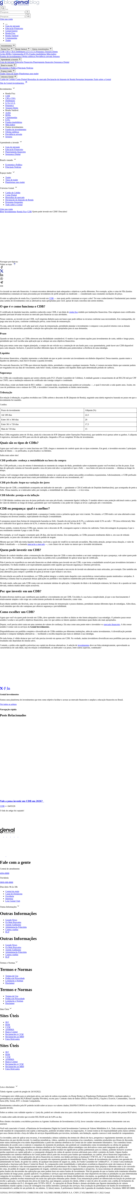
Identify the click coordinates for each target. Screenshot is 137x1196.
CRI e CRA (10, 52)
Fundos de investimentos (10, 56)
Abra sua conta (6, 19)
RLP (7, 932)
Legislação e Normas (14, 981)
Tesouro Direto (51, 52)
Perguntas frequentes (85, 79)
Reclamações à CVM (14, 1034)
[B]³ (7, 1022)
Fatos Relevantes (12, 1039)
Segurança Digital (61, 62)
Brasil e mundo (7, 65)
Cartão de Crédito (8, 79)
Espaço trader (6, 71)
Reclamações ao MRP (14, 1037)
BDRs (9, 54)
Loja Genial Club (12, 901)
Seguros (56, 56)
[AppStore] (3, 856)
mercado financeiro (112, 624)
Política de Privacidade (15, 978)
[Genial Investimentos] (19, 4)
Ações (3, 54)
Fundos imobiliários (38, 54)
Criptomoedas (11, 38)
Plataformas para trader (29, 74)
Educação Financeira (14, 28)
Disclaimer (9, 983)
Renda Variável (11, 36)
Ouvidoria (9, 896)
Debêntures (21, 52)
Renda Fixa (10, 33)
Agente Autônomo (13, 925)
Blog (2, 211)
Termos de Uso (11, 976)
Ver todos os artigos (8, 704)
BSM (7, 1025)
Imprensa (9, 898)
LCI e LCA (31, 52)
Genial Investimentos (6, 255)
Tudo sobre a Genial (102, 79)
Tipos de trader (12, 74)
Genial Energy (11, 31)
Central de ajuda (12, 891)
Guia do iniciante (12, 26)
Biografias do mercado (37, 79)
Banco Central (11, 1032)
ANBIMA (9, 1029)
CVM (7, 1027)
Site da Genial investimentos (12, 83)
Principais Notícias (25, 68)
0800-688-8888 (6, 882)
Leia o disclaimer (7, 1087)
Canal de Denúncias (13, 894)
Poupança (40, 52)
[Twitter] (1, 689)
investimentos (83, 645)
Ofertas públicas (28, 56)
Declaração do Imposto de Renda (61, 79)
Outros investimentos (40, 49)
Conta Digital (21, 79)
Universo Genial (7, 77)
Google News (11, 920)
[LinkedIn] (8, 689)
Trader (8, 40)
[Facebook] (5, 689)
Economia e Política (8, 68)
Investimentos (7, 46)
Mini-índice (51, 54)
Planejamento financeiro (43, 62)
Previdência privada (44, 56)
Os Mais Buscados (13, 922)
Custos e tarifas (11, 929)
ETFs (26, 54)
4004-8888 (4, 873)
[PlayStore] (9, 856)
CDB (2, 52)
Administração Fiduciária (16, 927)
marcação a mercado (36, 544)
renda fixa (73, 312)
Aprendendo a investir (9, 60)
